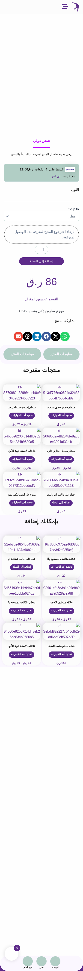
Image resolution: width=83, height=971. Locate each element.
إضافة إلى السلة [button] (61, 502)
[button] (65, 336)
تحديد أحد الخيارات (61, 415)
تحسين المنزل (36, 299)
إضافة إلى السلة (41, 261)
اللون (75, 189)
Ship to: (73, 209)
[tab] (61, 354)
